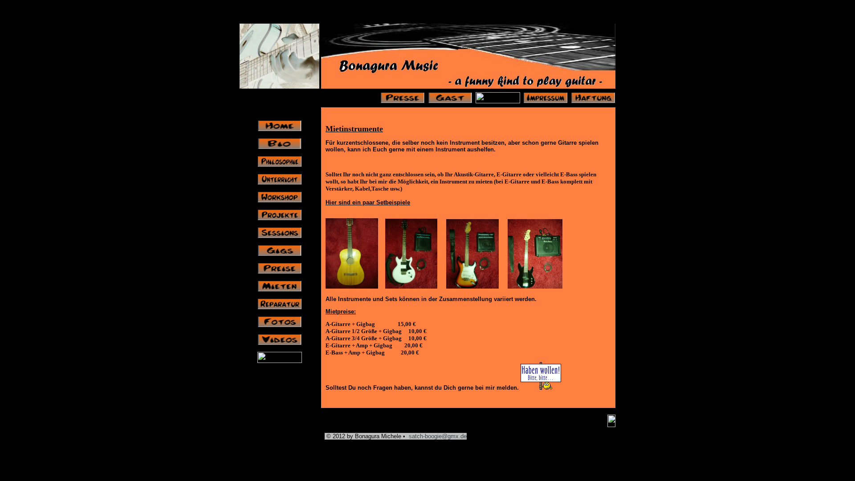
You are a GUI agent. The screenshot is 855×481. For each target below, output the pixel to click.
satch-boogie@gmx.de (438, 436)
